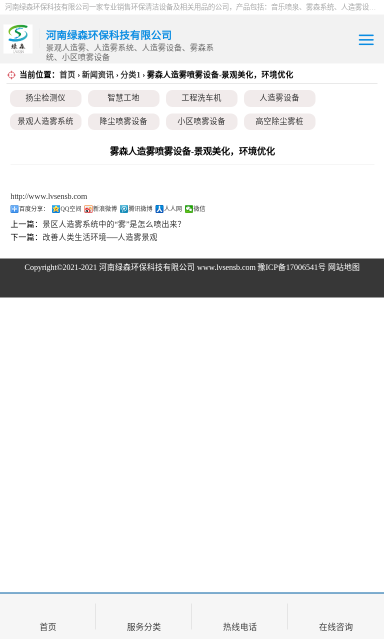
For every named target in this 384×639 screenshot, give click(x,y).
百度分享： (34, 209)
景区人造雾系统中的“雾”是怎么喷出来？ (114, 224)
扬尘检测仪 (46, 98)
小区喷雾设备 (202, 121)
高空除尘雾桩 (280, 121)
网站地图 (344, 267)
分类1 (130, 74)
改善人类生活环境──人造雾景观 (100, 237)
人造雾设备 (280, 98)
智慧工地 (124, 98)
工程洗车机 (202, 98)
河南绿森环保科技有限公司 (147, 267)
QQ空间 (71, 209)
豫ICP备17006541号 (293, 267)
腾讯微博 (140, 209)
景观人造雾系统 (46, 121)
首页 (68, 74)
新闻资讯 (98, 74)
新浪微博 (105, 209)
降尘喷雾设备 (124, 121)
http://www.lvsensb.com (48, 196)
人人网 (173, 209)
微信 (200, 209)
